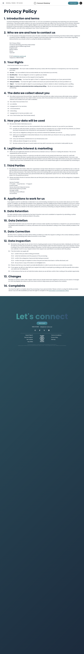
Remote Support (28, 337)
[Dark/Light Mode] (80, 3)
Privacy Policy (54, 337)
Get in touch (42, 323)
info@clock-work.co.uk (19, 56)
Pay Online (30, 341)
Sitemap (53, 339)
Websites (13, 3)
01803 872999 (35, 326)
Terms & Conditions (56, 335)
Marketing (8, 3)
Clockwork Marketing (62, 345)
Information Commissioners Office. (59, 290)
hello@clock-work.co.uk (46, 327)
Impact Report (29, 335)
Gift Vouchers (20, 3)
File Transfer (30, 339)
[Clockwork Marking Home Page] (42, 3)
